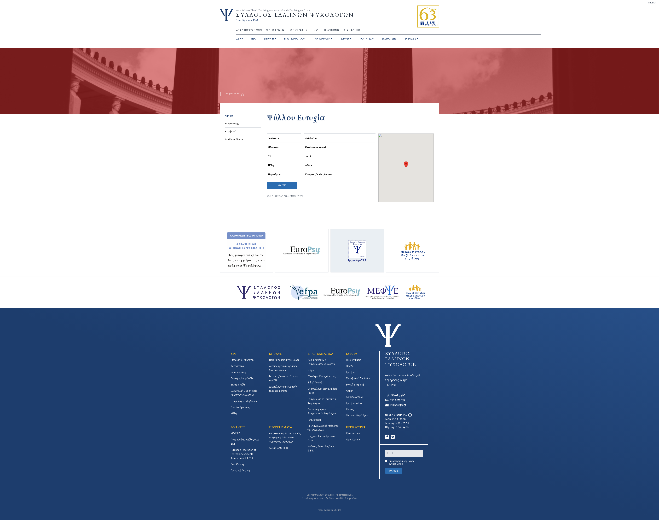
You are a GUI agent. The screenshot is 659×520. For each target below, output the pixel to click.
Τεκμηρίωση (314, 419)
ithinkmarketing (333, 510)
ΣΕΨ (238, 38)
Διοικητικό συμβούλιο (242, 378)
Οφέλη (350, 366)
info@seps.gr (398, 404)
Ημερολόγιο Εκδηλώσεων (244, 401)
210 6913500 (398, 395)
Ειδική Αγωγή (315, 382)
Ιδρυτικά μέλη (238, 372)
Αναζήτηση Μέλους (234, 139)
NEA (253, 38)
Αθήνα (300, 196)
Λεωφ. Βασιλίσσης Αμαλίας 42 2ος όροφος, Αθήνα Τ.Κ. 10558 (402, 380)
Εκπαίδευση (237, 464)
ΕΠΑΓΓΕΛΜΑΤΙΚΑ (293, 38)
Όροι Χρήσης (353, 439)
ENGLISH (652, 3)
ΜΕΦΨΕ (235, 433)
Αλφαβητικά (230, 131)
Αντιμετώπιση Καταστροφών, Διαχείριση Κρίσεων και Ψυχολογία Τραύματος (285, 437)
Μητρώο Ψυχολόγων (357, 415)
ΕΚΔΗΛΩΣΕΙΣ (389, 38)
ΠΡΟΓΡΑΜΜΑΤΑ (321, 38)
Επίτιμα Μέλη (238, 384)
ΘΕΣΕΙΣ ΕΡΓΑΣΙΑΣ (276, 30)
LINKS (315, 30)
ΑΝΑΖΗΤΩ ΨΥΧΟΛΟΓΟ (249, 30)
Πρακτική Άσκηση (240, 470)
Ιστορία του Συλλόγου (242, 360)
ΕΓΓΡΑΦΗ (269, 38)
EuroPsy (345, 38)
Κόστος (350, 409)
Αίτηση (349, 390)
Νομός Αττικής (290, 196)
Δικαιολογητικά (354, 397)
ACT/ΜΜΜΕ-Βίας (278, 447)
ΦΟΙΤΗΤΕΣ (366, 38)
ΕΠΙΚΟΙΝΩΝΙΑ (331, 30)
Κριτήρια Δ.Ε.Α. (354, 403)
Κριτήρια (351, 372)
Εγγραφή (393, 471)
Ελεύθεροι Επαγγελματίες (322, 376)
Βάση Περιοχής (232, 123)
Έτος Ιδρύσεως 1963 (247, 20)
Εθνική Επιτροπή (355, 384)
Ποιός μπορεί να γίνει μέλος (284, 360)
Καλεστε (282, 185)
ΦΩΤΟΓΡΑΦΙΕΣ (298, 30)
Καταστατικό (238, 366)
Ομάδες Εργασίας (240, 407)
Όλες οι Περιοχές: (274, 196)
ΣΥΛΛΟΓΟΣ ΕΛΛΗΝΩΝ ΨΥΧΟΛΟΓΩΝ (295, 15)
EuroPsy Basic (353, 360)
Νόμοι (311, 370)
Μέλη (234, 413)
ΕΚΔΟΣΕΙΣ (410, 38)
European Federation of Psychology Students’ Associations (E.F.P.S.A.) (243, 454)
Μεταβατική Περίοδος (358, 378)
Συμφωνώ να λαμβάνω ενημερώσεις (401, 462)
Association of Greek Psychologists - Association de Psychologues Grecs (273, 10)
